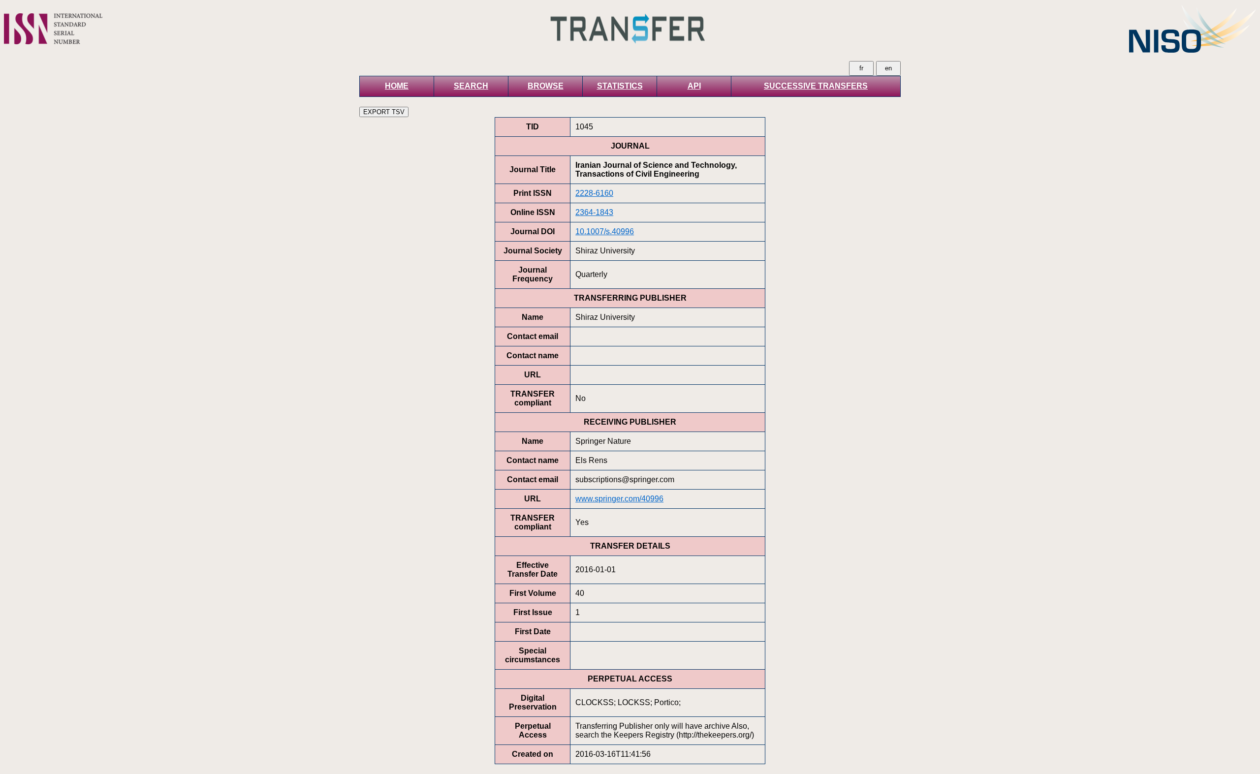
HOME (397, 86)
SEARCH (471, 86)
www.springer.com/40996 (619, 499)
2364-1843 (594, 212)
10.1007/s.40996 (604, 231)
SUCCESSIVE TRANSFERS (816, 86)
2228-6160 (594, 193)
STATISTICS (620, 86)
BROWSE (546, 86)
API (694, 86)
